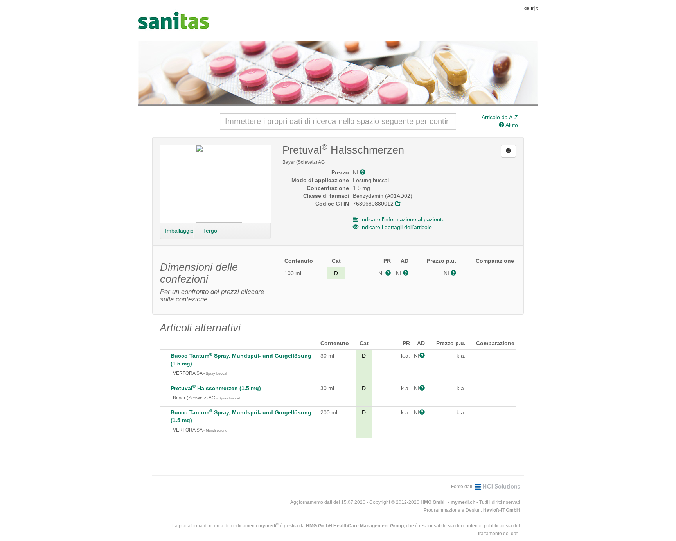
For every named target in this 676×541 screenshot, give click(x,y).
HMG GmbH (434, 502)
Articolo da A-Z (500, 117)
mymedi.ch (463, 502)
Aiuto (511, 125)
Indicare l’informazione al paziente (402, 219)
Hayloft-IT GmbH (501, 510)
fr (532, 8)
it (537, 8)
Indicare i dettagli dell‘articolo (396, 227)
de (526, 8)
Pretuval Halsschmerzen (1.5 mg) (216, 388)
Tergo (210, 231)
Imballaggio (179, 231)
